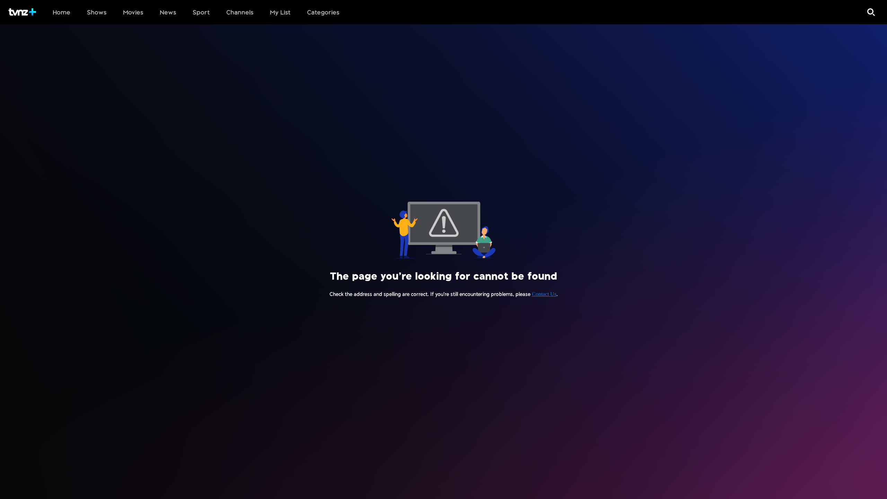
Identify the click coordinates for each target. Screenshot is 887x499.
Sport (201, 12)
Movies (133, 12)
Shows (96, 12)
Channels (239, 12)
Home (61, 12)
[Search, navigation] (871, 12)
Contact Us (544, 294)
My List (280, 12)
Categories (323, 12)
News (168, 12)
